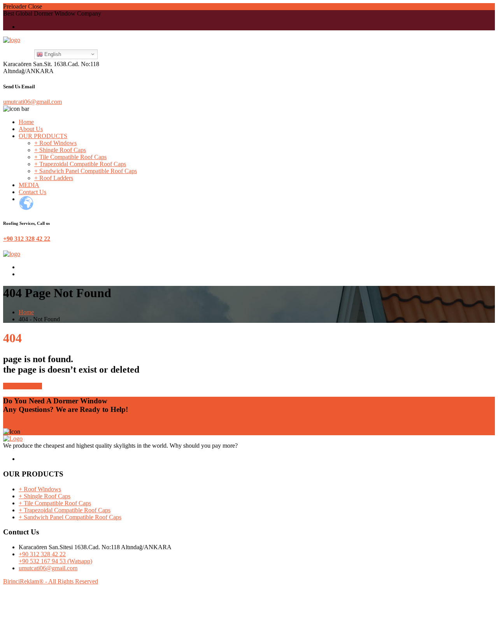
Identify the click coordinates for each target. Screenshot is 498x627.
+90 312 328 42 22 (26, 238)
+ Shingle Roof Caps (60, 150)
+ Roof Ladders (53, 178)
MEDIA (29, 185)
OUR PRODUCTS (43, 136)
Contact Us (32, 192)
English (52, 54)
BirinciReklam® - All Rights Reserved (50, 581)
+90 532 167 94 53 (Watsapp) (55, 561)
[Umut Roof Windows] (11, 40)
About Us (31, 129)
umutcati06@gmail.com (32, 101)
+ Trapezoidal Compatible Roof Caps (80, 164)
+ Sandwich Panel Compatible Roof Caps (85, 171)
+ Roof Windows (55, 143)
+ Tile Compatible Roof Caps (70, 157)
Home (26, 122)
